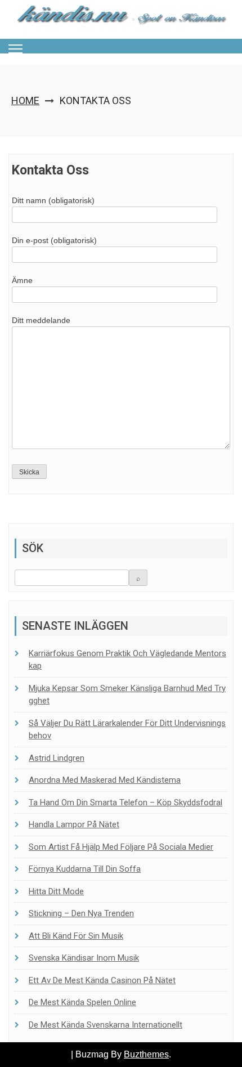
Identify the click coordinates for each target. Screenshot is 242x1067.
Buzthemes (146, 1054)
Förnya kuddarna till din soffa (85, 869)
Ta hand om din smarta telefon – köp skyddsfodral (125, 802)
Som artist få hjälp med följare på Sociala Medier (121, 847)
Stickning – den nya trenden (81, 913)
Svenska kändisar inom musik (84, 958)
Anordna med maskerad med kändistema (105, 780)
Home (25, 100)
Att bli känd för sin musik (76, 936)
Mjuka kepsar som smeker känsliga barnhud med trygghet (127, 694)
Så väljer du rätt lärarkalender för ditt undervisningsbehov (127, 729)
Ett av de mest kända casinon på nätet (102, 980)
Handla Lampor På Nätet (74, 824)
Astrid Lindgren (56, 758)
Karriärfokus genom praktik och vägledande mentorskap (127, 659)
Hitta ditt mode (56, 891)
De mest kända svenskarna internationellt (105, 1025)
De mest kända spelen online (82, 1002)
